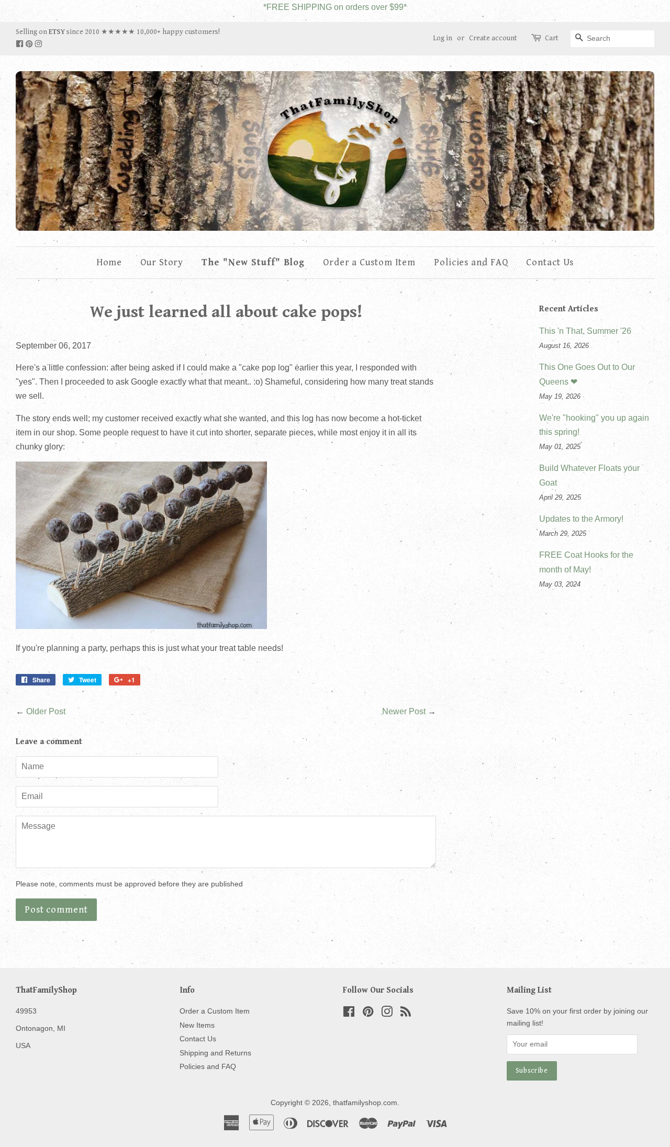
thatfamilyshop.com (365, 1103)
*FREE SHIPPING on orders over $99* (335, 7)
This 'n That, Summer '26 (585, 331)
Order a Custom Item (369, 262)
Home (109, 262)
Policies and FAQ (471, 262)
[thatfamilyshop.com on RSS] (405, 1014)
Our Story (161, 262)
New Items (197, 1025)
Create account (493, 38)
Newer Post (404, 711)
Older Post (45, 711)
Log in (442, 38)
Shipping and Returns (215, 1053)
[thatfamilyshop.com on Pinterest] (30, 44)
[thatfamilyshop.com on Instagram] (38, 44)
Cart (552, 38)
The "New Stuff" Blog (253, 262)
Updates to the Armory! (581, 518)
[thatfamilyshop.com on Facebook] (20, 44)
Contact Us (550, 262)
